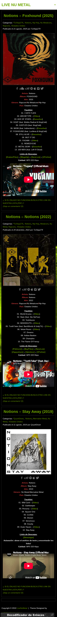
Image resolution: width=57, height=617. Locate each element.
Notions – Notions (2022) (28, 217)
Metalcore (44, 224)
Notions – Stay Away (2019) (28, 411)
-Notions (27, 23)
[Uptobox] (30, 352)
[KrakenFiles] (12, 157)
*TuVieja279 (18, 23)
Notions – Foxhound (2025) (28, 16)
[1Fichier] (46, 157)
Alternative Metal (40, 419)
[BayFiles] (28, 349)
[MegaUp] (24, 157)
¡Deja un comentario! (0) (13, 206)
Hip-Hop (35, 23)
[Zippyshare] (17, 352)
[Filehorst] (17, 349)
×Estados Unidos (18, 26)
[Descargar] (28, 537)
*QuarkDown (18, 419)
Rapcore (6, 26)
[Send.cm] (35, 157)
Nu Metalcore (46, 23)
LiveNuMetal (22, 608)
